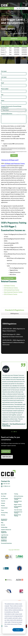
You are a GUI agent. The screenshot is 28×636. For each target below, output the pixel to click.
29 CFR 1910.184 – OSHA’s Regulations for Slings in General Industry (14, 330)
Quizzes (3, 525)
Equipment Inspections (4, 532)
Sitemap (3, 515)
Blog (2, 522)
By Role (7, 13)
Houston (3, 501)
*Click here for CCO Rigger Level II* (10, 160)
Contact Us (7, 8)
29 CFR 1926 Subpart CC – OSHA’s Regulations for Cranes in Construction (13, 335)
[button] (11, 432)
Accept (18, 629)
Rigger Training (17, 504)
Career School (4, 498)
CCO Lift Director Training (10, 294)
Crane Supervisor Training (18, 513)
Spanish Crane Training (17, 515)
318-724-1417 (22, 8)
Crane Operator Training (17, 499)
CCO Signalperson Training (11, 287)
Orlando (3, 503)
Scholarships (4, 527)
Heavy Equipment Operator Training (13, 292)
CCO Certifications (18, 496)
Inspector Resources (6, 529)
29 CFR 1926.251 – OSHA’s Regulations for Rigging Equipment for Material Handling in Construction (14, 342)
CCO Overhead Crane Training (11, 290)
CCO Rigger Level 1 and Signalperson (9, 15)
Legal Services (4, 535)
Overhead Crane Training (18, 502)
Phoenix (3, 505)
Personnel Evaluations (6, 543)
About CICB (3, 494)
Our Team (3, 496)
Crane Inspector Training (18, 507)
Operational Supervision (4, 538)
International (4, 508)
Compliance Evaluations (4, 541)
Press (2, 510)
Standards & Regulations (4, 520)
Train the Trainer (18, 510)
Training (3, 13)
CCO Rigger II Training (9, 285)
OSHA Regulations (14, 313)
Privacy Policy (4, 512)
